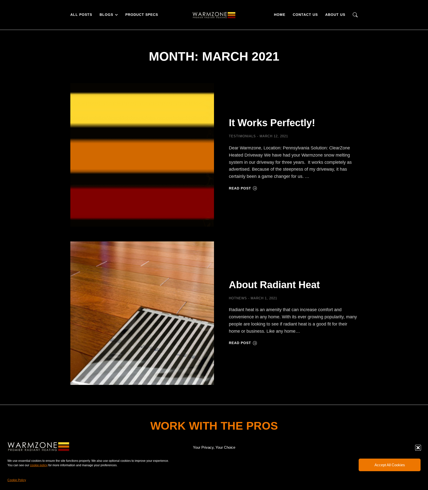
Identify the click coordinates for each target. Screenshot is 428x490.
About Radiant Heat (274, 284)
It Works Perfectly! (272, 122)
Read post (240, 188)
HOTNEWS (238, 298)
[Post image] (142, 155)
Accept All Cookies (389, 465)
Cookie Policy (16, 480)
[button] (418, 447)
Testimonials (242, 136)
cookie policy (39, 465)
